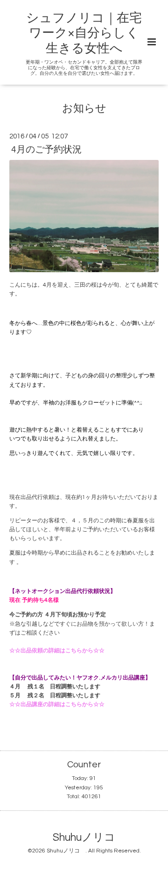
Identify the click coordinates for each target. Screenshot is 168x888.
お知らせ (84, 108)
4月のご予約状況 (46, 149)
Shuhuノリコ (89, 837)
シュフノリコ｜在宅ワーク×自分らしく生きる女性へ (84, 33)
